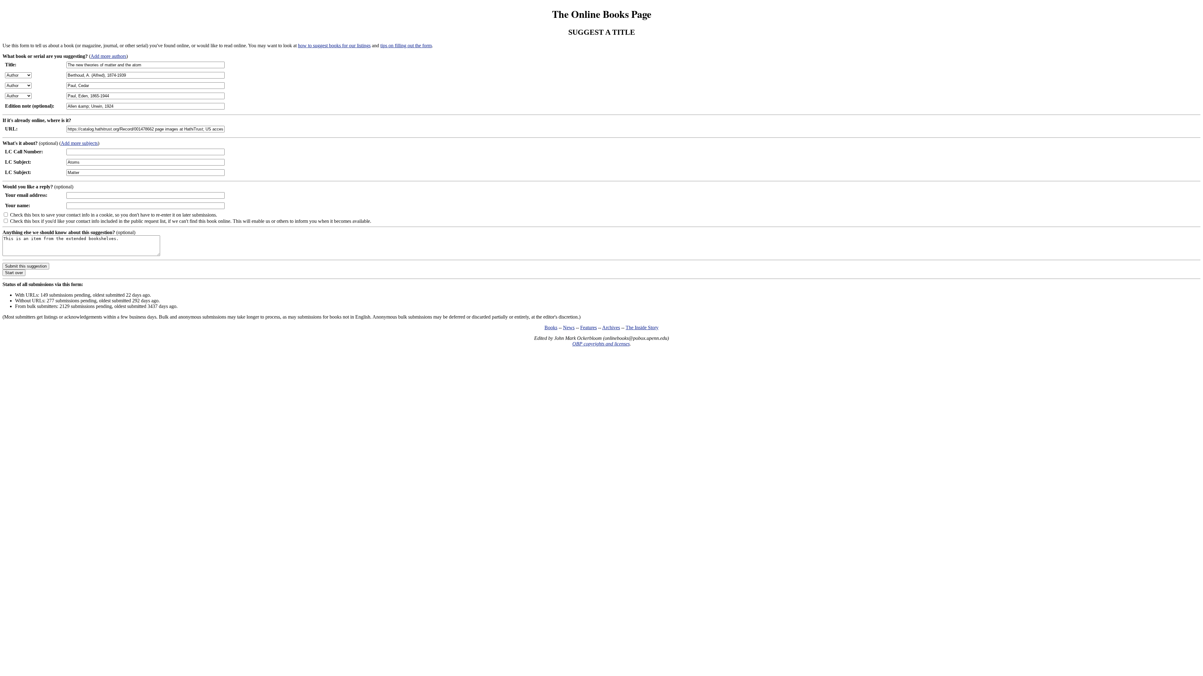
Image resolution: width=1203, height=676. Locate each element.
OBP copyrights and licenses (601, 343)
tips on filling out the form (406, 45)
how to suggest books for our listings (334, 45)
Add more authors (108, 56)
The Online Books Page (601, 14)
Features (588, 327)
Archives (611, 327)
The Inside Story (642, 327)
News (569, 327)
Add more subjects (79, 143)
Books (550, 327)
